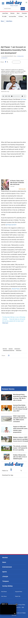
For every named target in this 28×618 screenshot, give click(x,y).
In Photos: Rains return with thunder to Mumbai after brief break (17, 182)
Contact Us (17, 607)
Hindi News (4, 591)
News (18, 13)
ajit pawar (10, 348)
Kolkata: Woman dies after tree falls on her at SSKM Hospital (20, 456)
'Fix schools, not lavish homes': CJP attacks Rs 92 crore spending (20, 448)
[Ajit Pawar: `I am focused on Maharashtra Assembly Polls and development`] (8, 609)
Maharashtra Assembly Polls (8, 350)
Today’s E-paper (14, 5)
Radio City (17, 596)
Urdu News (4, 596)
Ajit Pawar (23, 99)
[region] (14, 34)
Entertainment (7, 567)
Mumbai (12, 13)
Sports (4, 572)
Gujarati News (18, 591)
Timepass (5, 581)
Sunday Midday (7, 586)
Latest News (5, 13)
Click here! (5, 323)
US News (21, 16)
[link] (4, 604)
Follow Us (17, 62)
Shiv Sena (5, 348)
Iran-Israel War (12, 16)
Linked (10, 62)
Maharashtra (18, 350)
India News (9, 21)
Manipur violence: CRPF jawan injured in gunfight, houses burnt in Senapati (20, 439)
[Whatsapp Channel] (12, 65)
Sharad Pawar (16, 289)
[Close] (16, 604)
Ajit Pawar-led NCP (11, 225)
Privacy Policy (21, 604)
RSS (23, 607)
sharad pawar (17, 348)
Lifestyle (5, 576)
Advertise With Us (12, 604)
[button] (4, 3)
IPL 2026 (4, 16)
